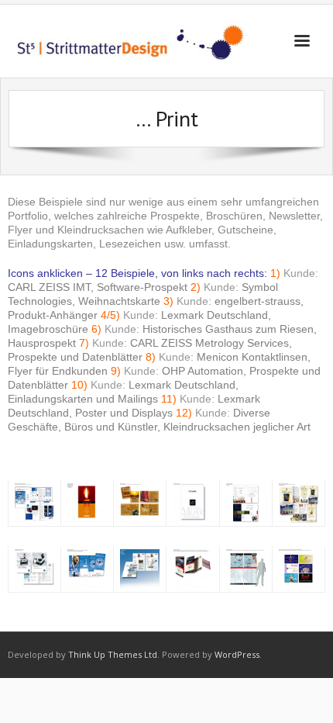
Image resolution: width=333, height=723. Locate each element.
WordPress (237, 654)
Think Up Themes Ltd (112, 654)
